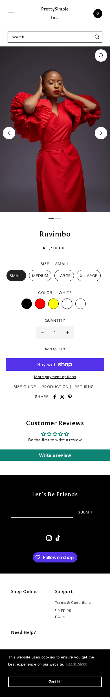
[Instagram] (49, 538)
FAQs (60, 617)
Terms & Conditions (73, 602)
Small (16, 275)
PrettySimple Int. (55, 13)
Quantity (55, 320)
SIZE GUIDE (25, 386)
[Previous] (9, 133)
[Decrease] (42, 332)
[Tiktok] (58, 538)
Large (64, 275)
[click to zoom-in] (101, 55)
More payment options (55, 376)
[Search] (97, 36)
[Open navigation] (11, 13)
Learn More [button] (76, 664)
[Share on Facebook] (54, 397)
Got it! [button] (55, 681)
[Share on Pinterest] (70, 397)
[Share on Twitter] (62, 397)
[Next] (101, 133)
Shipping (63, 610)
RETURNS (84, 386)
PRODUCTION (55, 386)
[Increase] (67, 332)
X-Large (89, 275)
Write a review (55, 455)
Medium (40, 275)
